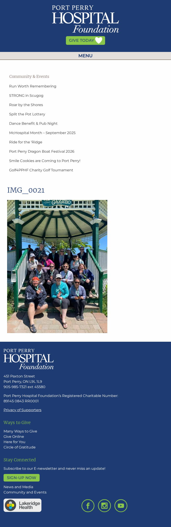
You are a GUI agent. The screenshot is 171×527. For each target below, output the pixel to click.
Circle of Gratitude (20, 447)
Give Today (82, 40)
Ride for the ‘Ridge (25, 142)
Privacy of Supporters (22, 410)
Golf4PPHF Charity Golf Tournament (41, 170)
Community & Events (29, 76)
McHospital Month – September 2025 (42, 133)
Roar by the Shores (26, 105)
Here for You (14, 442)
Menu (85, 55)
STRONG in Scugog (26, 95)
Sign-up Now (21, 477)
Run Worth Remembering (32, 86)
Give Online (14, 436)
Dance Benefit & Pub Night (33, 123)
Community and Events (25, 492)
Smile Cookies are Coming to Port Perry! (44, 161)
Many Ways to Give (20, 431)
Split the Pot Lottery (27, 114)
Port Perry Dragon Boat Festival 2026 (41, 151)
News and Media (18, 487)
